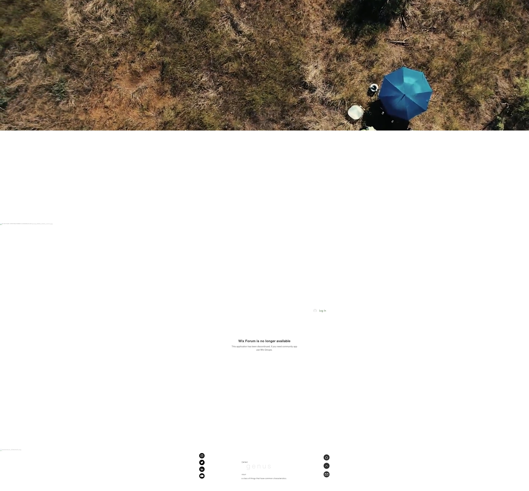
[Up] (327, 466)
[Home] (327, 457)
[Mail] (327, 474)
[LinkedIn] (202, 469)
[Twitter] (202, 462)
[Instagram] (202, 455)
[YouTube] (202, 476)
